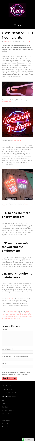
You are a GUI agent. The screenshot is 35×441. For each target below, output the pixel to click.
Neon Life (10, 298)
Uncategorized (12, 311)
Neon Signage (23, 316)
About (3, 400)
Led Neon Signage (18, 313)
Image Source (6, 101)
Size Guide (5, 407)
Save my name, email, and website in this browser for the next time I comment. (16, 373)
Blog (3, 404)
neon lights (23, 314)
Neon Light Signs (13, 314)
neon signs (16, 318)
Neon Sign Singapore (12, 316)
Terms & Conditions (7, 410)
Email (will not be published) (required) (15, 356)
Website (5, 363)
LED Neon (9, 313)
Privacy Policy (6, 413)
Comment (5, 329)
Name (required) (7, 349)
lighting (27, 313)
